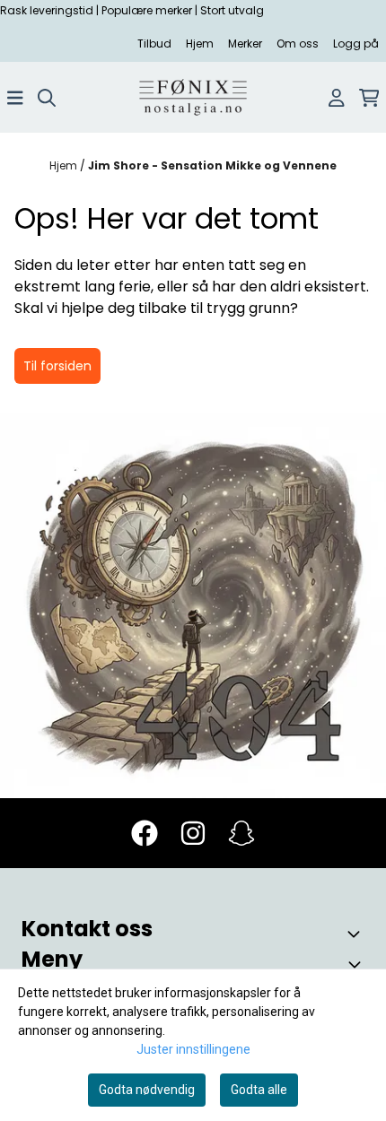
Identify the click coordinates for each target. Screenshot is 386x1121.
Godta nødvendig (147, 1089)
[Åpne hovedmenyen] (15, 98)
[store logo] (193, 97)
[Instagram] (193, 833)
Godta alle (259, 1089)
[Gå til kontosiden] (336, 98)
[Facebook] (144, 833)
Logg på (356, 43)
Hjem (200, 43)
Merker (245, 43)
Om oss (297, 43)
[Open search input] (47, 98)
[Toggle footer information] (357, 933)
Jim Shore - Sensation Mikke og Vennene (212, 165)
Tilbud (154, 43)
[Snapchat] (241, 833)
